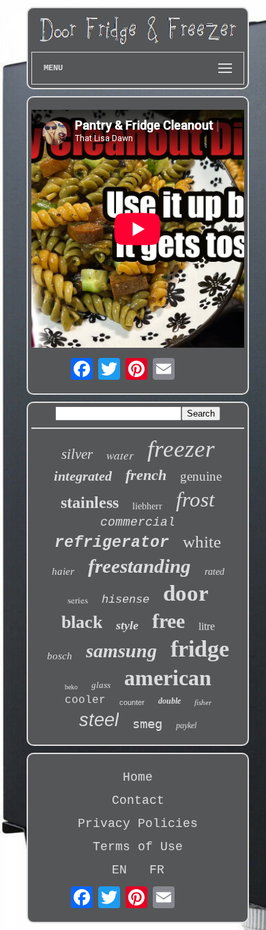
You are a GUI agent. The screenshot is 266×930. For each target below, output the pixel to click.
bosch (59, 655)
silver (77, 454)
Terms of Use (138, 847)
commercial (137, 522)
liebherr (147, 506)
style (127, 625)
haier (63, 571)
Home (138, 777)
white (202, 541)
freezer (181, 449)
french (145, 474)
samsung (121, 650)
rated (214, 572)
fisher (202, 702)
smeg (147, 723)
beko (71, 687)
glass (100, 685)
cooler (85, 700)
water (120, 455)
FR (156, 870)
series (78, 600)
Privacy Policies (138, 823)
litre (206, 626)
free (168, 621)
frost (195, 499)
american (167, 677)
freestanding (139, 566)
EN (119, 870)
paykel (186, 725)
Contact (138, 800)
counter (132, 702)
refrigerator (112, 543)
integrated (83, 475)
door (186, 593)
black (81, 622)
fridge (200, 648)
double (169, 701)
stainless (90, 502)
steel (99, 720)
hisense (125, 599)
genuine (201, 476)
